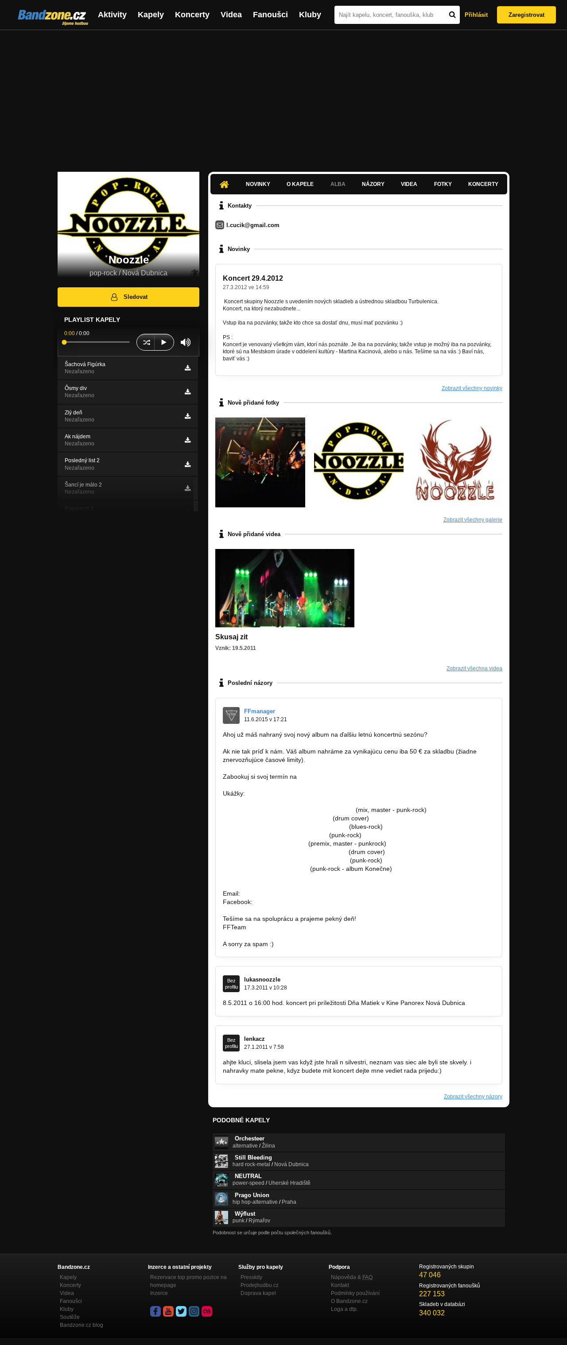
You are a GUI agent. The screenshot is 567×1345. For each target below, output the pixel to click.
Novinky (258, 184)
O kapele (300, 184)
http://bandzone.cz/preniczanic (265, 868)
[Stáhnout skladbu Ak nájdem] (187, 440)
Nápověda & (352, 1277)
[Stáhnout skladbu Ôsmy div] (187, 392)
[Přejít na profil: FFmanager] (231, 715)
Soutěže (70, 1317)
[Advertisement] (283, 96)
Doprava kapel (258, 1293)
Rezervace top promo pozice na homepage (188, 1281)
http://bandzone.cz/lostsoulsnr (265, 843)
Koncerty (192, 14)
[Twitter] (181, 1311)
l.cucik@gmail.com (253, 225)
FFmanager (259, 711)
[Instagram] (194, 1311)
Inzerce (159, 1293)
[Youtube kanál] (168, 1311)
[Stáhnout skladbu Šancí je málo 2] (187, 488)
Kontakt (340, 1285)
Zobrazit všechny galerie (472, 520)
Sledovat (136, 297)
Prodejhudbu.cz (260, 1285)
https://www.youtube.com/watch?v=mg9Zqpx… (288, 809)
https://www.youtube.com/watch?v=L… (277, 818)
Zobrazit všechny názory (473, 1097)
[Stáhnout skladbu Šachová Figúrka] (187, 368)
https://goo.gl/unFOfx (283, 901)
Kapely (151, 14)
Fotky (443, 184)
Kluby (310, 14)
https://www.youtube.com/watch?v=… (275, 835)
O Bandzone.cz (349, 1301)
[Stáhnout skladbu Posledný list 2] (187, 464)
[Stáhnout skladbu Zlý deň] (187, 416)
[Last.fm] (207, 1311)
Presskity (251, 1277)
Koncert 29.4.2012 (253, 278)
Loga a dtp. (344, 1309)
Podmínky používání (355, 1293)
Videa (231, 14)
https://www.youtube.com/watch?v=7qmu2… (285, 851)
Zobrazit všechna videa (474, 668)
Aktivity (112, 14)
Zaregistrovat (526, 15)
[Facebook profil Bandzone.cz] (155, 1311)
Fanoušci (270, 14)
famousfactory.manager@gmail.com (349, 776)
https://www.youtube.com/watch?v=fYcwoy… (285, 826)
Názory (373, 184)
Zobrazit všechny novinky (472, 388)
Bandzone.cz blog (81, 1325)
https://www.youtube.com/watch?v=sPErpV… (285, 860)
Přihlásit (476, 15)
